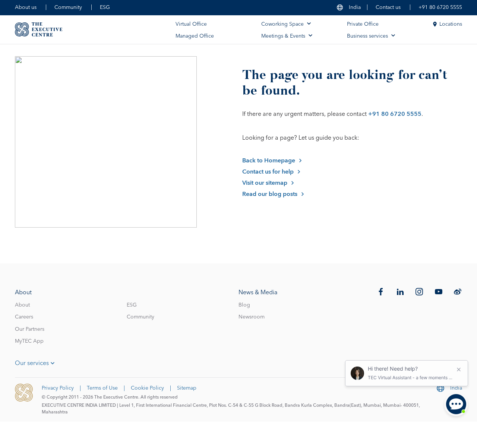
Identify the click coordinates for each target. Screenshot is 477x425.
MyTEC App (29, 341)
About (22, 305)
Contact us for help (268, 172)
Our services (32, 363)
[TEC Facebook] (380, 291)
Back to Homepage (268, 160)
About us (26, 7)
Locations (450, 24)
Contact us (388, 7)
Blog (244, 305)
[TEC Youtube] (438, 291)
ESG (105, 7)
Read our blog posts (269, 194)
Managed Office (195, 36)
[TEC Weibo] (457, 291)
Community (68, 7)
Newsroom (251, 317)
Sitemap (186, 388)
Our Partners (29, 329)
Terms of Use (102, 388)
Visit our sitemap (264, 183)
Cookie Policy (147, 388)
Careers (24, 317)
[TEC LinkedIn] (400, 291)
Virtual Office (191, 24)
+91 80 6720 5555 (440, 7)
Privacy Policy (58, 388)
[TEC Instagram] (419, 291)
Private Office (363, 24)
